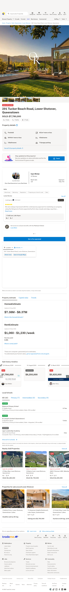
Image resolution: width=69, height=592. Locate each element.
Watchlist (45, 537)
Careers (18, 584)
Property (8, 23)
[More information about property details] (17, 125)
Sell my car (50, 554)
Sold (28, 19)
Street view (8, 254)
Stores (6, 548)
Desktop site (4, 584)
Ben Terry (56, 384)
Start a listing (37, 537)
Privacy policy (35, 584)
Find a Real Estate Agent (32, 554)
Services (28, 559)
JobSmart (6, 566)
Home (3, 23)
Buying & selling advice (53, 550)
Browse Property (7, 19)
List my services (30, 570)
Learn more (33, 531)
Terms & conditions (44, 584)
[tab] (8, 248)
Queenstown (18, 23)
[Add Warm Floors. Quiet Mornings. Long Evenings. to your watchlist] (47, 491)
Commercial (42, 19)
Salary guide (7, 570)
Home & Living (8, 554)
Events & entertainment (32, 566)
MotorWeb (30, 578)
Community (50, 559)
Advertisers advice (9, 568)
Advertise (29, 584)
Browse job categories (10, 562)
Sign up (60, 14)
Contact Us (64, 584)
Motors (49, 543)
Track (58, 158)
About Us (11, 584)
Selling (56, 19)
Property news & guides (32, 546)
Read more (8, 211)
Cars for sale (50, 546)
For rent (23, 19)
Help (48, 562)
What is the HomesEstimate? (13, 317)
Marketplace (8, 543)
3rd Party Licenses (52, 568)
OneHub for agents (30, 552)
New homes (34, 19)
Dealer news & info (52, 552)
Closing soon (7, 550)
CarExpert (40, 578)
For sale (17, 19)
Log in (64, 14)
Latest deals (7, 546)
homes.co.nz (20, 578)
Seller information (52, 570)
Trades (27, 562)
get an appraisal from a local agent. (38, 354)
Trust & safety (51, 566)
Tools (63, 19)
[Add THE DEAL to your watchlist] (21, 491)
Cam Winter (8, 384)
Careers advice (8, 564)
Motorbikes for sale (52, 548)
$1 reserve (7, 552)
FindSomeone (63, 578)
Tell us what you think (48, 531)
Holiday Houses (51, 578)
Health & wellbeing (30, 568)
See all (63, 196)
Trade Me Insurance (7, 578)
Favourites (53, 537)
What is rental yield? (11, 343)
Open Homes (29, 550)
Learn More (14, 228)
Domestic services (30, 564)
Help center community (53, 572)
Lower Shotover (27, 23)
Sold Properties (30, 548)
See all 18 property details (12, 148)
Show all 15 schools (8, 439)
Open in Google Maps (20, 254)
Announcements (51, 564)
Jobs (5, 559)
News (23, 584)
